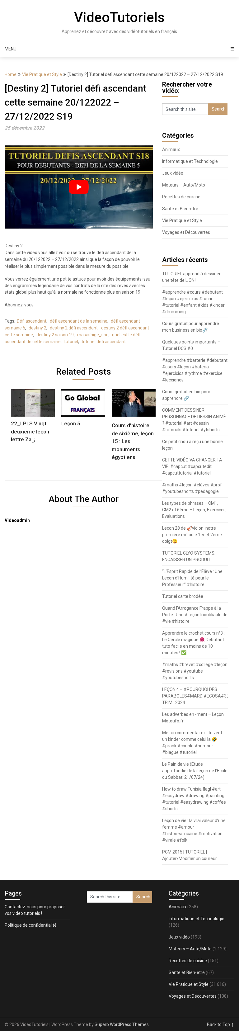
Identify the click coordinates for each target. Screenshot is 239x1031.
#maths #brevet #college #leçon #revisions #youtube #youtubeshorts (194, 671)
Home (10, 74)
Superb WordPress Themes (122, 1024)
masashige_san (93, 334)
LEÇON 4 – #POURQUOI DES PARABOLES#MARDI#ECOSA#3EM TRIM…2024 (197, 696)
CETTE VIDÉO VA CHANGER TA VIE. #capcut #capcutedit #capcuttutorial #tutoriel (192, 466)
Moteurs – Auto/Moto (183, 184)
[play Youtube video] (79, 187)
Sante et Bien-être (180, 208)
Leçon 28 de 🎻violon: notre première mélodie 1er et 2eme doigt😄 (192, 535)
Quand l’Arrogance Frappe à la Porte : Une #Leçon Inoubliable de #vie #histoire (194, 615)
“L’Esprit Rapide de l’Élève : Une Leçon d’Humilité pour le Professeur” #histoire (192, 578)
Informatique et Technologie (190, 161)
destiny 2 (37, 327)
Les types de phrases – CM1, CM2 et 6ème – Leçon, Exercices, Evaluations (194, 510)
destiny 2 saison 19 (55, 334)
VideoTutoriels (119, 17)
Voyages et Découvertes (186, 232)
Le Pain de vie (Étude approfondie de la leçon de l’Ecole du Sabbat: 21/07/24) (194, 771)
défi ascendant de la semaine (78, 321)
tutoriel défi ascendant (104, 341)
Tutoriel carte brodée (182, 596)
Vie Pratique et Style (42, 74)
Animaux (171, 149)
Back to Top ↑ (220, 1024)
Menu (10, 48)
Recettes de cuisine (181, 196)
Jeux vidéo (172, 173)
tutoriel (71, 341)
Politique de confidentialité (31, 925)
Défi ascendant (31, 321)
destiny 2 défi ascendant (74, 327)
